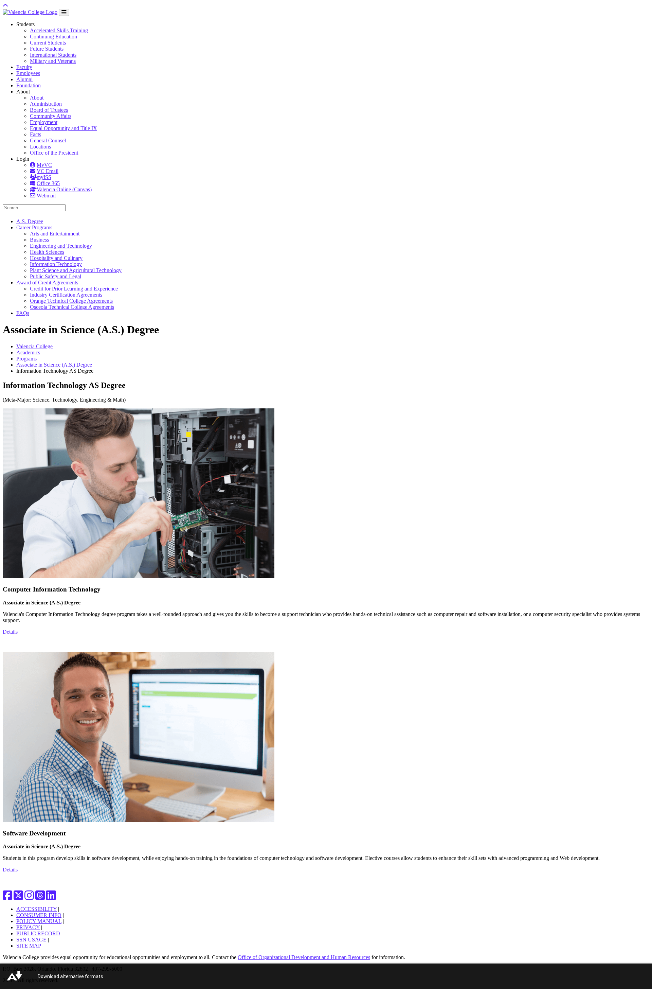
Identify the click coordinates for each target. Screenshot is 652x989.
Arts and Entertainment (54, 233)
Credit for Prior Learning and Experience (74, 289)
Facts (35, 134)
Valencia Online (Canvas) (64, 189)
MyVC (44, 165)
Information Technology (56, 264)
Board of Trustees (49, 110)
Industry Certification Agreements (66, 295)
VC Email (47, 171)
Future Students (47, 49)
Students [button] (25, 24)
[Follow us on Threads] (40, 897)
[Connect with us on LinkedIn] (51, 897)
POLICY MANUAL (38, 921)
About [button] (23, 91)
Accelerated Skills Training (59, 30)
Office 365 (48, 183)
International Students (53, 55)
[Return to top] (5, 5)
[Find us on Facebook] (7, 897)
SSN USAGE (31, 939)
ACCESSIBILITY (36, 909)
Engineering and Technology (61, 246)
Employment (43, 122)
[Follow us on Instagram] (29, 897)
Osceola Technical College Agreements (72, 307)
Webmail (46, 195)
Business (39, 240)
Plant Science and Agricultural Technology (76, 270)
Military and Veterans (53, 61)
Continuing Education (53, 36)
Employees (28, 73)
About (36, 98)
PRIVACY (28, 927)
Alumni (24, 79)
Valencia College (34, 346)
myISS (44, 177)
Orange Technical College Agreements (71, 301)
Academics (28, 352)
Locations (40, 146)
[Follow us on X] (18, 897)
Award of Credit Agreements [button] (47, 282)
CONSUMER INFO (38, 915)
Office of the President (54, 153)
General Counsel (48, 140)
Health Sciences (47, 252)
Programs (26, 358)
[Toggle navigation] (64, 12)
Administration (46, 104)
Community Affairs (50, 116)
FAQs (22, 313)
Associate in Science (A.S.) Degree (54, 365)
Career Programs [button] (34, 227)
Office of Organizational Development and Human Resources (304, 957)
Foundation (28, 85)
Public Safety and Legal (55, 276)
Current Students (48, 43)
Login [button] (22, 159)
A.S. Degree (29, 221)
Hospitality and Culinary (56, 258)
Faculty (24, 67)
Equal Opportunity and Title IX (63, 128)
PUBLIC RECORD (38, 933)
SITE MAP (28, 946)
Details (10, 632)
